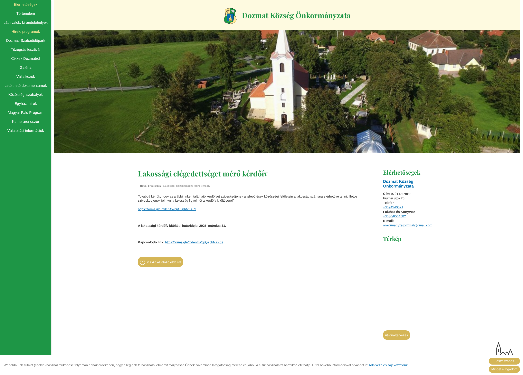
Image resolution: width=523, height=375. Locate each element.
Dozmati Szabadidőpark (25, 40)
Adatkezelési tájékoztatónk (388, 365)
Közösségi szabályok (25, 95)
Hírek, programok (25, 31)
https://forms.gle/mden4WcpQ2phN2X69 (167, 209)
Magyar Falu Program (25, 113)
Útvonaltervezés (396, 335)
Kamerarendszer (25, 122)
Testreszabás (504, 361)
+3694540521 (393, 207)
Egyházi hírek (26, 104)
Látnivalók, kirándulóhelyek (25, 22)
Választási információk (25, 131)
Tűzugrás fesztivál (25, 49)
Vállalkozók (25, 77)
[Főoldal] (230, 16)
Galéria (25, 68)
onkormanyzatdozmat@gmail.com (407, 225)
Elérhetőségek (25, 4)
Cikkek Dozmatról (25, 58)
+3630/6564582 (394, 216)
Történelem (25, 13)
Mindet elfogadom (504, 369)
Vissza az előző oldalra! (164, 262)
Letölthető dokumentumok (25, 86)
